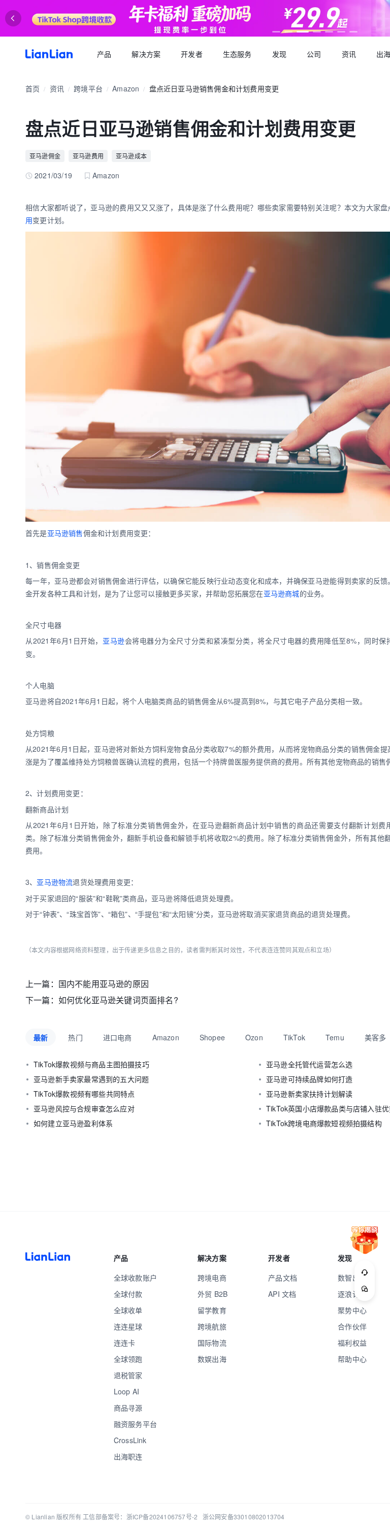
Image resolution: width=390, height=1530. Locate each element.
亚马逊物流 (55, 882)
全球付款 (128, 1294)
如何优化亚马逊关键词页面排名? (118, 1000)
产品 (104, 54)
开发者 (192, 54)
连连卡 (125, 1342)
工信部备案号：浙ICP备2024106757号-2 (140, 1516)
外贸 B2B (213, 1294)
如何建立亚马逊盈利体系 (73, 1123)
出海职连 (128, 1456)
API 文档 (282, 1294)
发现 (279, 54)
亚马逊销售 (65, 533)
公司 (314, 54)
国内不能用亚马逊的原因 (103, 984)
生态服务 (237, 54)
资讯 (349, 54)
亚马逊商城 (282, 593)
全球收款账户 (135, 1277)
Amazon (125, 88)
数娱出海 (212, 1359)
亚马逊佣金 (44, 155)
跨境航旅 (212, 1326)
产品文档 (282, 1277)
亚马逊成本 (131, 155)
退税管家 (128, 1375)
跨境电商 (212, 1277)
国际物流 (212, 1342)
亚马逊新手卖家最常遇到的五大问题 (91, 1079)
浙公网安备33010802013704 (244, 1516)
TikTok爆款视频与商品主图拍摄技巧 (91, 1064)
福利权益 (352, 1342)
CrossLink (130, 1440)
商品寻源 (128, 1407)
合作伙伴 (352, 1326)
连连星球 (128, 1326)
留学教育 (212, 1310)
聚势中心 (352, 1310)
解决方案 (146, 54)
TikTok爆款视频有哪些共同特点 (84, 1094)
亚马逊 (114, 640)
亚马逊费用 (88, 155)
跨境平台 (88, 88)
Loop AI (126, 1391)
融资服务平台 (135, 1424)
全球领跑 (128, 1359)
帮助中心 (352, 1359)
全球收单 (128, 1310)
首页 (49, 53)
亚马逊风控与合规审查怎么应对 (84, 1108)
